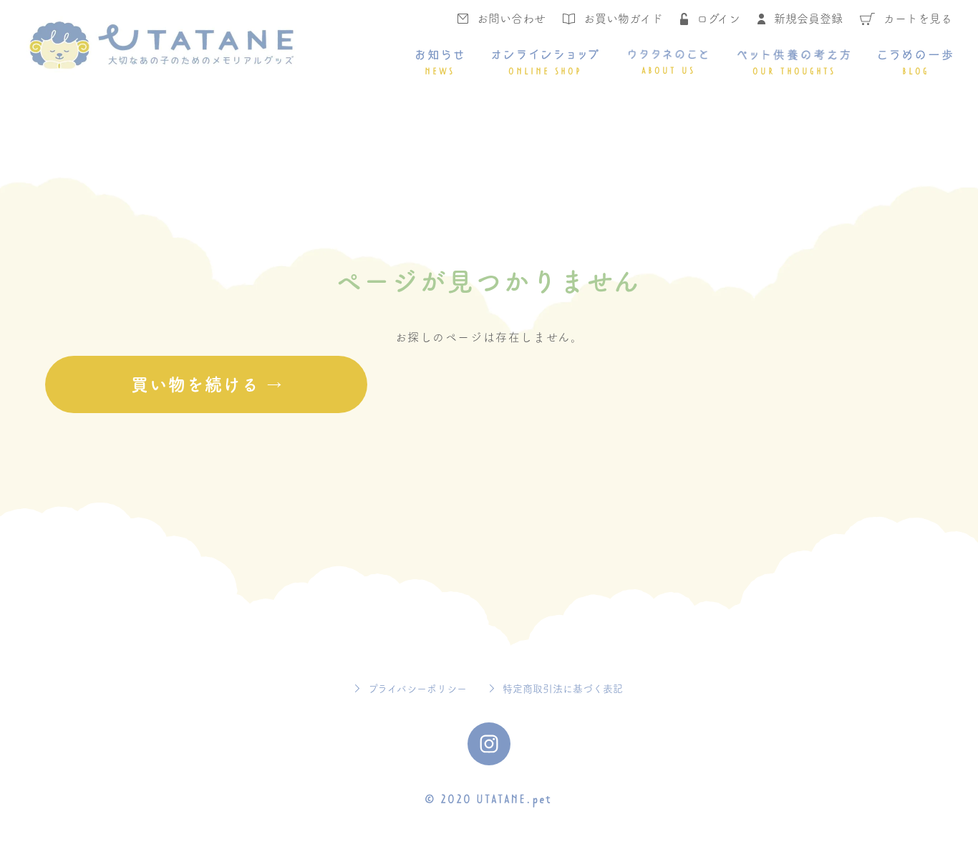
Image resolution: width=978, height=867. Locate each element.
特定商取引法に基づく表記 (563, 689)
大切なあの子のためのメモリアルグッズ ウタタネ (161, 45)
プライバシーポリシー (417, 689)
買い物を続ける (195, 384)
